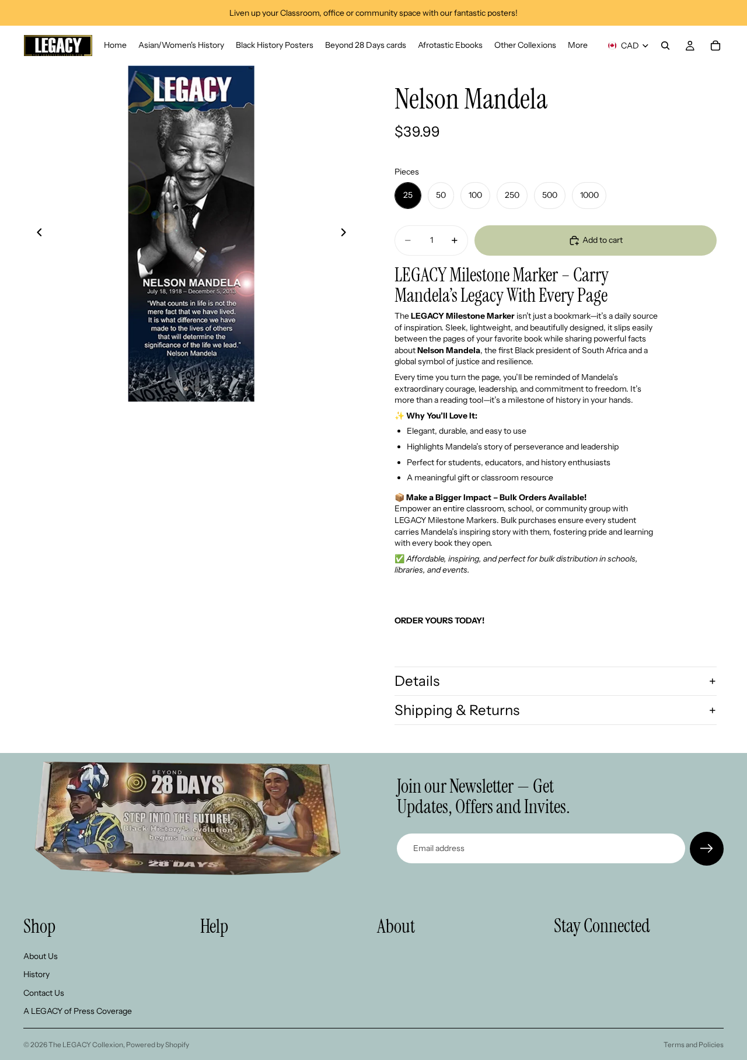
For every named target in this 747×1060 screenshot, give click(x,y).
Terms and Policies (694, 1044)
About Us (40, 955)
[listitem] (578, 45)
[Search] (665, 45)
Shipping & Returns (457, 710)
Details (417, 680)
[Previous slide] (36, 233)
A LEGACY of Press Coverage (77, 1011)
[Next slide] (346, 233)
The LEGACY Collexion (85, 1044)
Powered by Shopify (157, 1044)
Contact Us (43, 992)
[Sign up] (707, 849)
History (36, 974)
